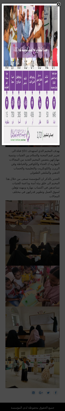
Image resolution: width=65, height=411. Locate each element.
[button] (58, 4)
